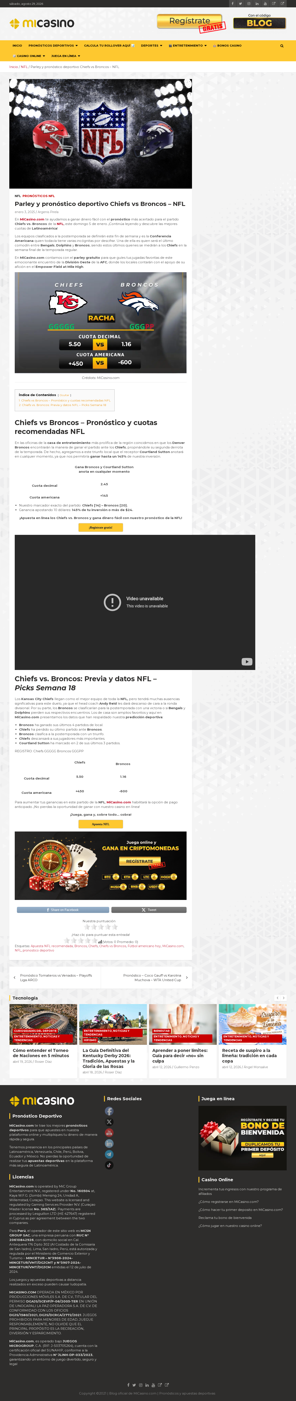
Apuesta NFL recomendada (52, 946)
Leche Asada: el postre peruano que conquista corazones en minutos (247, 1056)
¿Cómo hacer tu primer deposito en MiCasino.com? (240, 1210)
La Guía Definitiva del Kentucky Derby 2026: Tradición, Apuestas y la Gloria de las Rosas (39, 1058)
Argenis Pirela (48, 212)
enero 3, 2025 (25, 212)
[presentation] (277, 998)
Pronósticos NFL (39, 196)
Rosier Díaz (43, 1072)
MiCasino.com (173, 946)
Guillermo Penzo (117, 1067)
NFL (18, 196)
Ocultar (64, 395)
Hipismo (20, 1040)
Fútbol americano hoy (144, 946)
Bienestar (92, 1030)
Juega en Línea (63, 56)
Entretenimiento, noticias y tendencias (37, 1032)
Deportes (149, 45)
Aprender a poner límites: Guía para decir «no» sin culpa (110, 1056)
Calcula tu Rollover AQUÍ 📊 (109, 45)
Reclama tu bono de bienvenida (225, 1218)
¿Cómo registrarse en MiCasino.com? (228, 1202)
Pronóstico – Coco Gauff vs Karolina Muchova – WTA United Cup (152, 977)
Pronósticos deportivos (51, 45)
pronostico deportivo (38, 950)
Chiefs (93, 946)
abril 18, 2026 (22, 1072)
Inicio (17, 45)
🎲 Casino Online (27, 56)
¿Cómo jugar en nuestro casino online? (230, 1226)
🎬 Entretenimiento (186, 45)
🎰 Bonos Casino (227, 45)
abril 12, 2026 (92, 1067)
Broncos (80, 946)
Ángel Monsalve (186, 1067)
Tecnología (25, 998)
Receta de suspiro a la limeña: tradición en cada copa (179, 1056)
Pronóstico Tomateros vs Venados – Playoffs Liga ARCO (56, 977)
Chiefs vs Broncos (112, 946)
